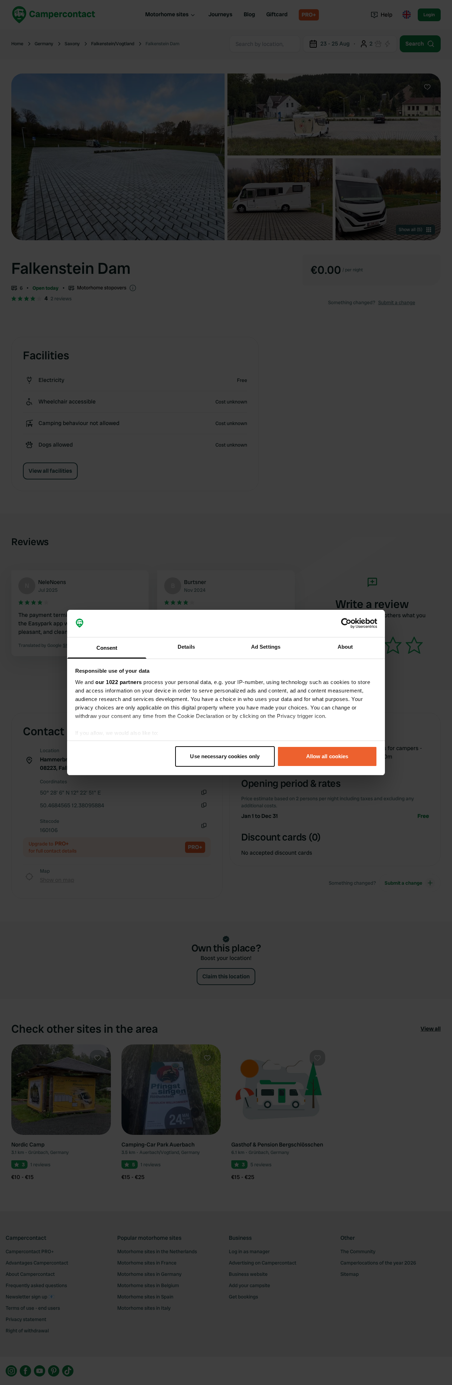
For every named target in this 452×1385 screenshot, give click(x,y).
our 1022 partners (118, 682)
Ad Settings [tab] (265, 647)
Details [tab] (186, 647)
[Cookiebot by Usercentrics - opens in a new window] (346, 623)
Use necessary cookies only (225, 756)
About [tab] (345, 647)
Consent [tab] (107, 648)
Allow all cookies (327, 756)
